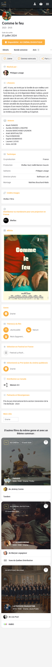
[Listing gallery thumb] (26, 267)
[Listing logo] (6, 15)
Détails (6, 50)
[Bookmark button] (46, 442)
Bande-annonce (20, 50)
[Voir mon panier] (41, 4)
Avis (36, 50)
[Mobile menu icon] (47, 4)
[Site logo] (4, 4)
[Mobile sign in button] (35, 4)
